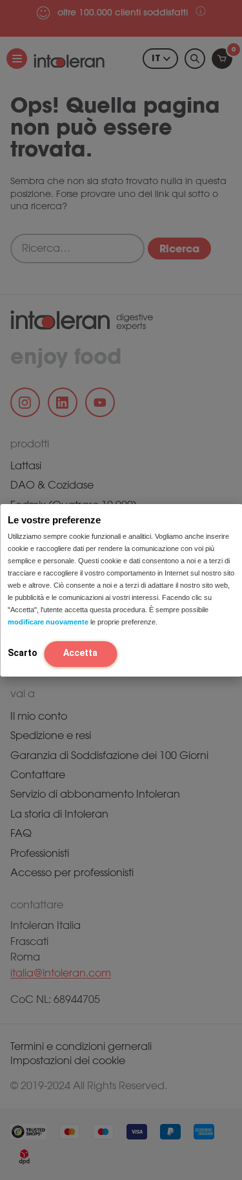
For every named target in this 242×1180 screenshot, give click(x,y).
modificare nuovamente (48, 622)
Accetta (80, 653)
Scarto (22, 653)
